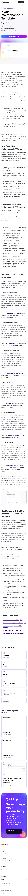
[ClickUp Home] (5, 2)
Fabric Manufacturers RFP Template (12, 620)
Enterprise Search (6, 860)
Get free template (14, 36)
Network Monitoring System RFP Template (14, 623)
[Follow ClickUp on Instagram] (7, 883)
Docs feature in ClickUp (12, 313)
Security (8, 888)
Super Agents (5, 853)
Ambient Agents (5, 856)
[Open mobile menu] (25, 2)
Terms (18, 888)
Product (3, 869)
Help (2, 879)
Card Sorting (7, 732)
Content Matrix (8, 755)
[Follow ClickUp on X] (9, 883)
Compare (3, 873)
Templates (3, 8)
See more (4, 712)
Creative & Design (11, 8)
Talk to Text (4, 863)
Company (3, 876)
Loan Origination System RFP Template (13, 633)
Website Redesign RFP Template (12, 630)
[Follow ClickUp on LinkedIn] (2, 883)
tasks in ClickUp (9, 343)
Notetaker (4, 858)
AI (1, 848)
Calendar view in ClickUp (12, 403)
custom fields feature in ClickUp (14, 373)
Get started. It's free (12, 831)
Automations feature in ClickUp (14, 465)
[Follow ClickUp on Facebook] (5, 883)
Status (2, 888)
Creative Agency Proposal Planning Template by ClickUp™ (12, 780)
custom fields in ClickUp (12, 435)
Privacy (14, 888)
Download (3, 866)
